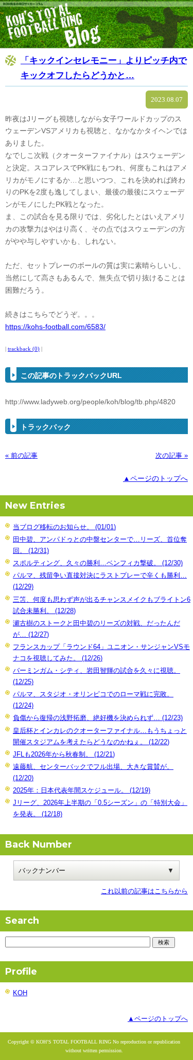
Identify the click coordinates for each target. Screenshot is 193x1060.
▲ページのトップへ (155, 478)
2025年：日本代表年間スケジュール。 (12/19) (81, 790)
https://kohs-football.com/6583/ (55, 326)
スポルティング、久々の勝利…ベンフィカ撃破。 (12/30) (98, 563)
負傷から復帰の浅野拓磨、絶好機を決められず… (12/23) (98, 718)
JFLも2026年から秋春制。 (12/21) (64, 754)
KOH (20, 993)
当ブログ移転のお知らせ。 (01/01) (64, 527)
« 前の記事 (21, 455)
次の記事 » (171, 455)
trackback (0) (24, 349)
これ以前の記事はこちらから (144, 891)
